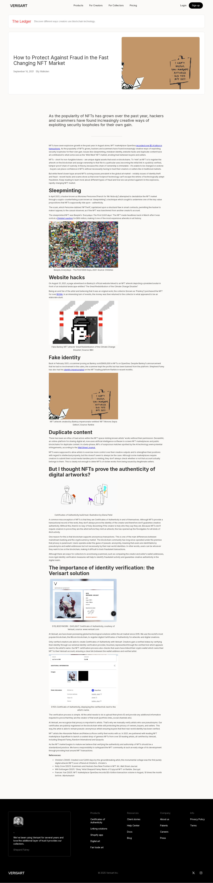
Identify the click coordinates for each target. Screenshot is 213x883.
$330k (60, 294)
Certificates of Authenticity (97, 821)
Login (183, 5)
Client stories (133, 819)
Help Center (133, 825)
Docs (129, 831)
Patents (164, 825)
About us (164, 819)
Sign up (196, 5)
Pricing (133, 5)
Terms (193, 825)
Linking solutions (98, 828)
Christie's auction (65, 218)
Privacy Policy (197, 819)
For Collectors (116, 5)
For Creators (96, 5)
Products (78, 5)
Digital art (95, 841)
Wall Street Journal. (86, 447)
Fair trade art (97, 847)
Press (163, 838)
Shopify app (96, 835)
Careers (164, 831)
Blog (129, 838)
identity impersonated (74, 369)
